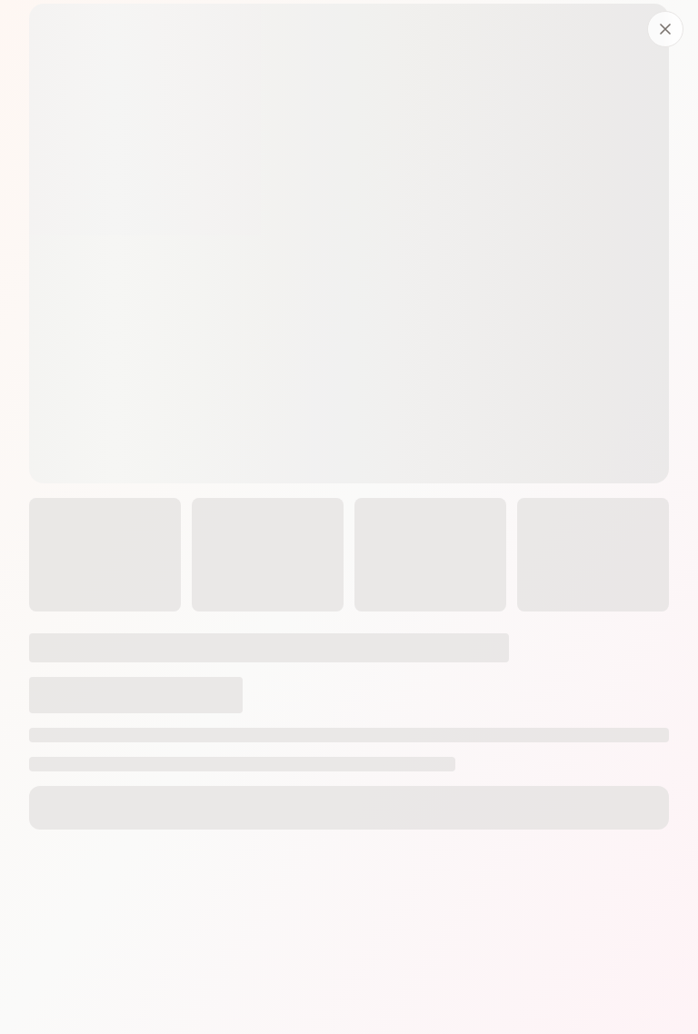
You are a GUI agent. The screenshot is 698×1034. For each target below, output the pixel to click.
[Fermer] (665, 29)
